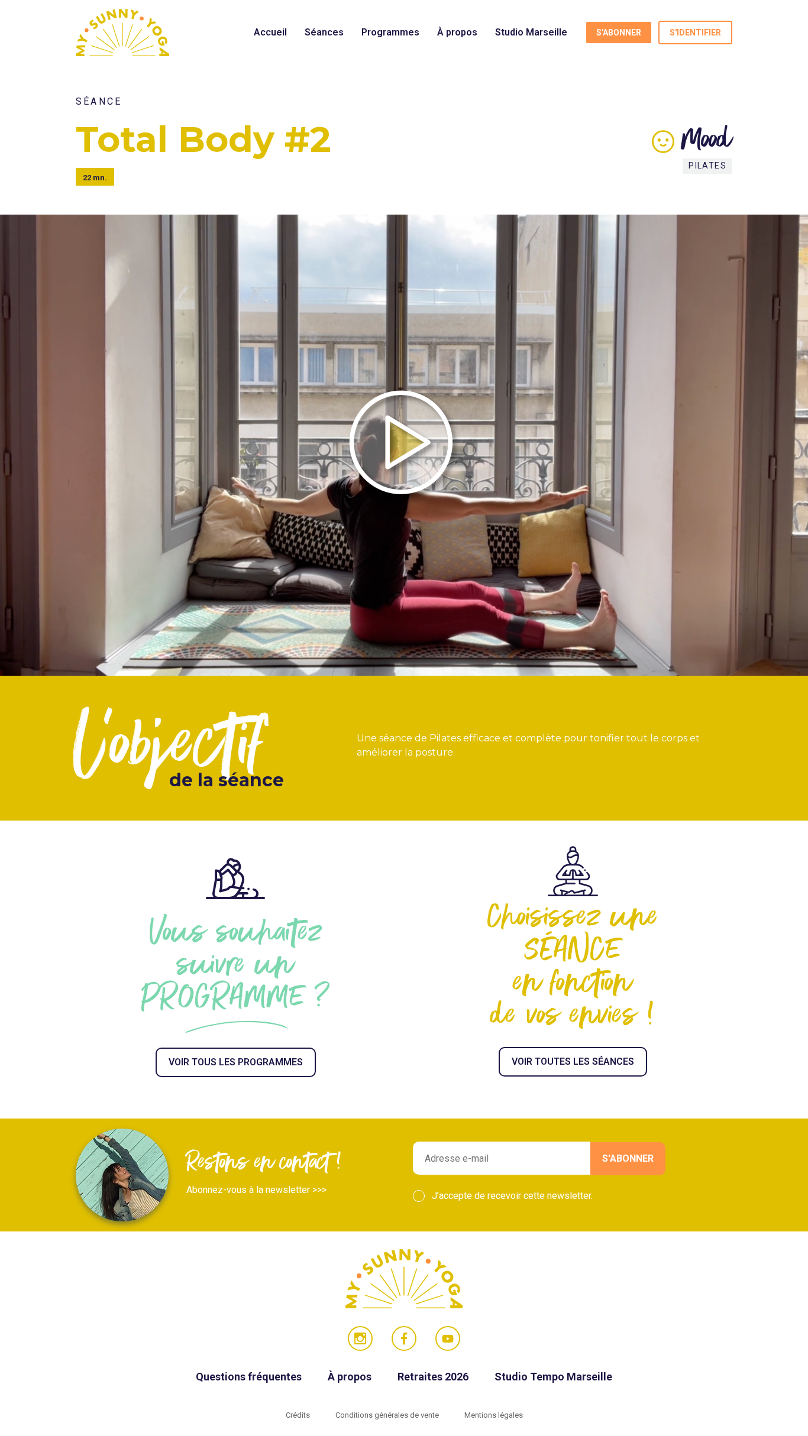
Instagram (360, 1338)
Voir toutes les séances (573, 1061)
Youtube (447, 1338)
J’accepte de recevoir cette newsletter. (512, 1195)
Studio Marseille (531, 32)
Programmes (390, 32)
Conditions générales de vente (388, 1415)
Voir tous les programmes (236, 1062)
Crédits (299, 1415)
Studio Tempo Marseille (553, 1376)
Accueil (270, 32)
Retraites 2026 (434, 1376)
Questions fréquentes (250, 1376)
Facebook (404, 1338)
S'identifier (695, 32)
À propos (457, 32)
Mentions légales (493, 1415)
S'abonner (618, 32)
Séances (324, 32)
